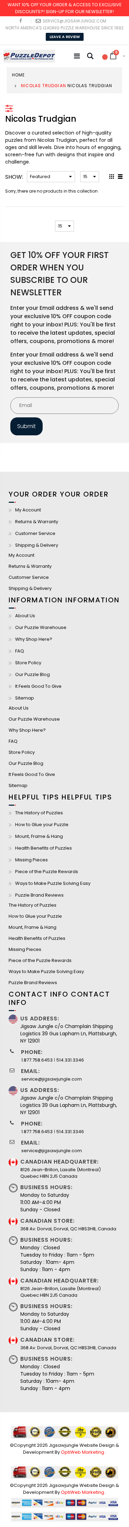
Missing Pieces (31, 860)
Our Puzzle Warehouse (40, 627)
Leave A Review (65, 36)
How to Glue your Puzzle (41, 824)
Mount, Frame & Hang (39, 836)
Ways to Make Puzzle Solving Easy (52, 883)
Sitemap (24, 698)
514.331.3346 (70, 1060)
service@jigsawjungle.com (74, 21)
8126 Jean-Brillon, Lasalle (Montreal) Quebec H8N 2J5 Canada (60, 1173)
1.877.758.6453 (37, 1060)
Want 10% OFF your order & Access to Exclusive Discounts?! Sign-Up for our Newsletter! (65, 8)
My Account (28, 510)
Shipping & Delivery (36, 545)
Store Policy (28, 662)
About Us (25, 615)
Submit (26, 426)
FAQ (19, 651)
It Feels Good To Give (38, 686)
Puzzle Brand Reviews (39, 895)
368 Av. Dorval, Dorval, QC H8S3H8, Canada (68, 1228)
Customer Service (35, 533)
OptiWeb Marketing (83, 1452)
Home (18, 75)
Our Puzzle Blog (32, 674)
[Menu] (77, 56)
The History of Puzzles (39, 812)
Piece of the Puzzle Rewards (46, 871)
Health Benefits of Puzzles (43, 848)
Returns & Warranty (36, 521)
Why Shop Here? (33, 639)
